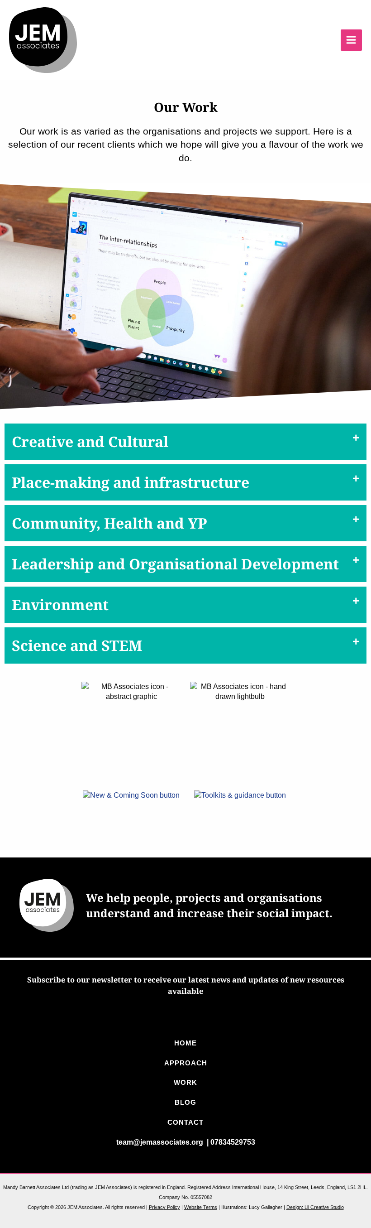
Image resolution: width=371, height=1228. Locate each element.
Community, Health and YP (109, 523)
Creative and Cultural (90, 441)
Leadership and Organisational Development (175, 563)
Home (185, 1043)
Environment (60, 604)
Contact (185, 1122)
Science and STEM (77, 645)
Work (185, 1082)
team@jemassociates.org (160, 1142)
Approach (185, 1063)
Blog (185, 1102)
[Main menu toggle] (351, 40)
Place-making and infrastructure (130, 482)
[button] (185, 444)
